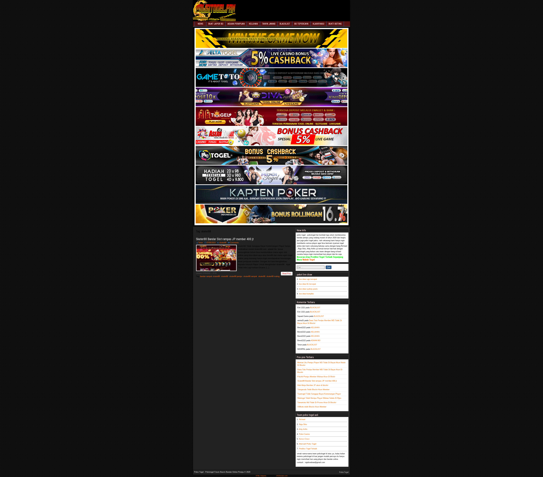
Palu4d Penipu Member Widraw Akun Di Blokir (316, 377)
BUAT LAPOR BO (215, 23)
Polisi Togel (344, 472)
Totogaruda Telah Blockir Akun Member (313, 389)
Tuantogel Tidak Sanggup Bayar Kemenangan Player (319, 394)
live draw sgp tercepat (308, 279)
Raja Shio (303, 424)
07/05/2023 (211, 243)
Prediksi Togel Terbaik (308, 449)
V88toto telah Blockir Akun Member (311, 407)
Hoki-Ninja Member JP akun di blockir (312, 385)
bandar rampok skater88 (210, 276)
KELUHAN (253, 23)
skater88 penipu (235, 276)
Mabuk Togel (308, 259)
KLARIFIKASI (318, 23)
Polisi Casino (304, 434)
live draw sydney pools (308, 289)
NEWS (200, 23)
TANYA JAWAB (268, 23)
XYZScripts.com (281, 476)
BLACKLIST (285, 23)
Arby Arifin (303, 429)
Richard (302, 419)
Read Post (286, 273)
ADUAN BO (315, 340)
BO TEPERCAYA (301, 23)
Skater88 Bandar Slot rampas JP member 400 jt (225, 239)
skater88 (222, 243)
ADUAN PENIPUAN (236, 23)
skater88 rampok (250, 276)
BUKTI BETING (335, 23)
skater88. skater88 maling (268, 276)
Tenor (200, 243)
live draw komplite (306, 294)
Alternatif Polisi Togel (307, 444)
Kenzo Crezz (304, 439)
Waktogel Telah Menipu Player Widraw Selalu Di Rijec (319, 398)
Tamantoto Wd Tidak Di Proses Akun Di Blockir (316, 402)
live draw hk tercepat (307, 284)
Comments (234, 243)
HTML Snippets (261, 476)
